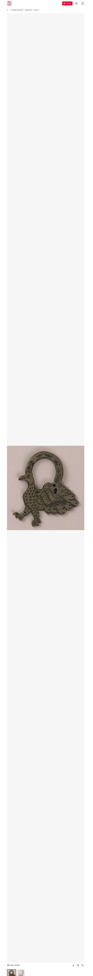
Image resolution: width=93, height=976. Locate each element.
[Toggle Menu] (82, 3)
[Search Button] (76, 3)
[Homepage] (9, 3)
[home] (8, 10)
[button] (45, 488)
